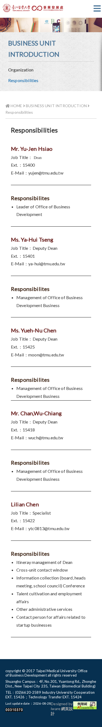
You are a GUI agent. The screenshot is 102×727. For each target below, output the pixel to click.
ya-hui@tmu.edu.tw (46, 263)
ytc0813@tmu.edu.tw (48, 528)
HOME (16, 105)
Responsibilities (23, 80)
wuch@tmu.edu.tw (45, 437)
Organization (20, 69)
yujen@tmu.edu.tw (45, 172)
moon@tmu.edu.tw (46, 354)
